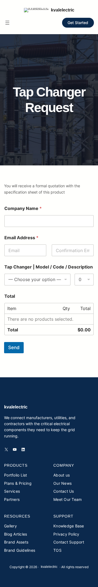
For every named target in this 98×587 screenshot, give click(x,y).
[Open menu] (7, 22)
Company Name (23, 208)
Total (9, 296)
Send (14, 347)
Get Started (78, 22)
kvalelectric (62, 10)
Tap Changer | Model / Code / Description (48, 267)
